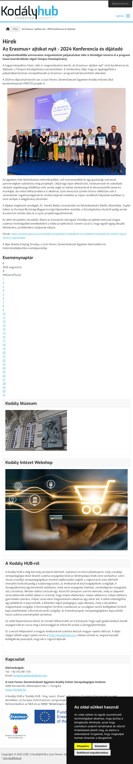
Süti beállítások (12, 758)
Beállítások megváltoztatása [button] (92, 752)
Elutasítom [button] (101, 746)
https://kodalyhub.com (63, 635)
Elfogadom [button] (83, 746)
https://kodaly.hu (15, 690)
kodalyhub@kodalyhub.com (30, 675)
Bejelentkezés (120, 3)
